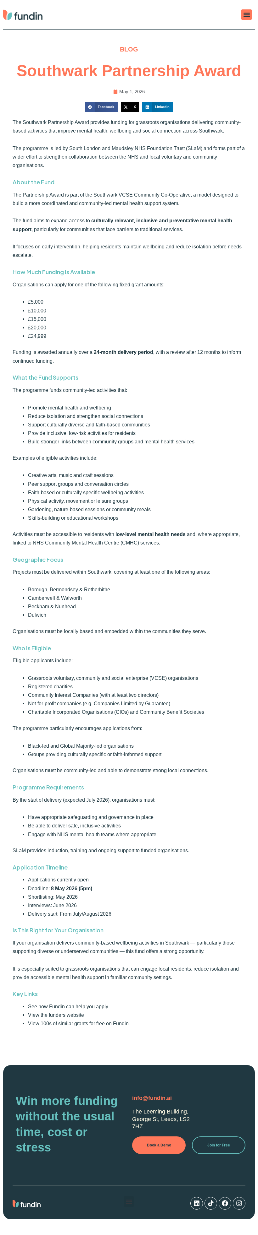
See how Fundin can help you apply (68, 1006)
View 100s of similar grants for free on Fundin (78, 1023)
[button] (246, 14)
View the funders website (56, 1015)
